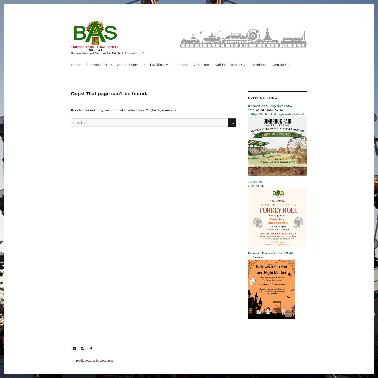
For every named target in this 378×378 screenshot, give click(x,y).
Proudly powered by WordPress (93, 360)
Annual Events (128, 65)
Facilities (157, 65)
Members (258, 65)
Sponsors (180, 65)
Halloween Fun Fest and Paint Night (270, 253)
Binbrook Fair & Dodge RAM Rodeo (270, 106)
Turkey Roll (255, 181)
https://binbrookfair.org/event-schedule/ (277, 114)
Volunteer (201, 65)
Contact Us (280, 65)
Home (76, 65)
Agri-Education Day (230, 65)
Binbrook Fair (96, 65)
